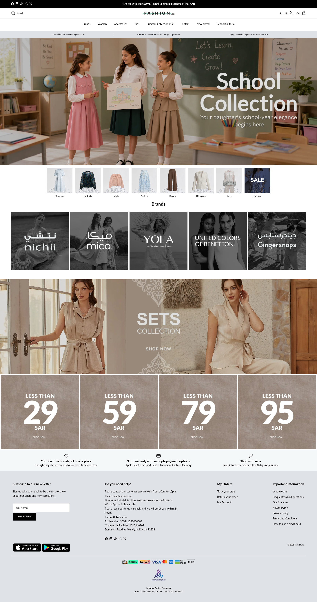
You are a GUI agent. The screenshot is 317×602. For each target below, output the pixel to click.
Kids (137, 24)
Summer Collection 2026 (161, 24)
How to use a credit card (287, 523)
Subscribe (24, 516)
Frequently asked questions (288, 497)
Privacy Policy (280, 513)
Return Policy (280, 507)
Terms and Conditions (285, 518)
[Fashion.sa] (159, 13)
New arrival (203, 24)
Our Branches (280, 502)
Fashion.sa (299, 544)
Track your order (226, 491)
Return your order (227, 497)
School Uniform (226, 24)
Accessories (120, 24)
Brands (86, 24)
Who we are (280, 491)
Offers (185, 24)
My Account (224, 502)
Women (102, 24)
